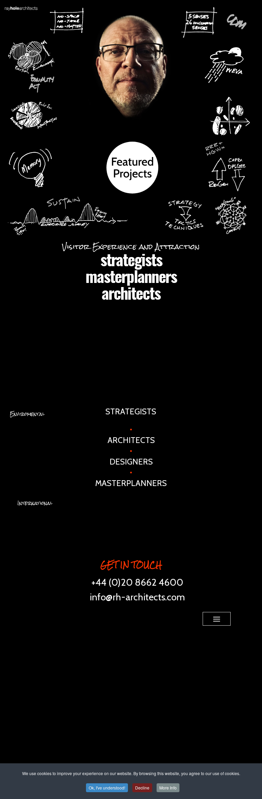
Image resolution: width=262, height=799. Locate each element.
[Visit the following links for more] (133, 617)
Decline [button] (142, 787)
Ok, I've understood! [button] (107, 787)
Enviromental (27, 414)
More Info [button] (168, 787)
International (34, 503)
